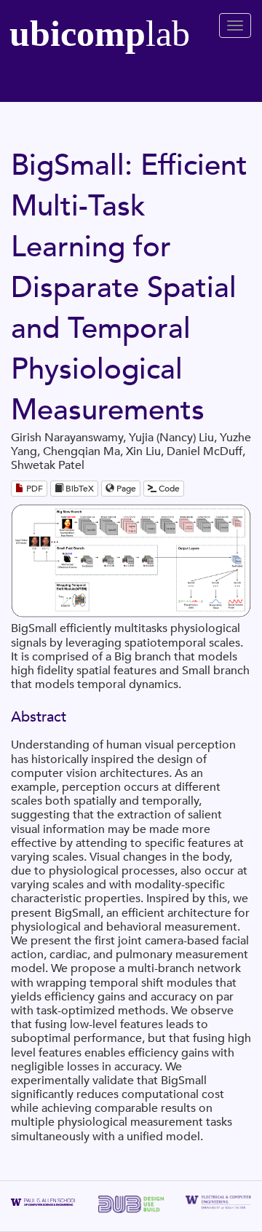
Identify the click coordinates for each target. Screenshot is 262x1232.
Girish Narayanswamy (67, 438)
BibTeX (78, 488)
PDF (33, 488)
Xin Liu (143, 451)
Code (168, 488)
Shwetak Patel (47, 465)
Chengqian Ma (81, 451)
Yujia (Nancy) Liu (171, 438)
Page (125, 488)
